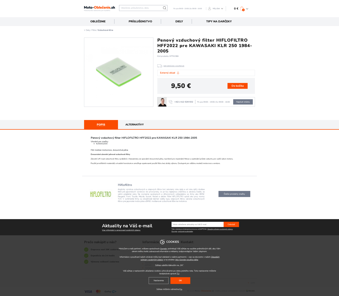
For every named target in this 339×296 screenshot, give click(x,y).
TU (178, 273)
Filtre (94, 30)
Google (163, 248)
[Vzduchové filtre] (118, 72)
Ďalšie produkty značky (234, 194)
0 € (236, 8)
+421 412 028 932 (183, 101)
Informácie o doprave (174, 66)
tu (181, 289)
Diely (88, 30)
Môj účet (216, 8)
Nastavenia (159, 280)
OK (180, 280)
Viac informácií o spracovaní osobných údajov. (121, 230)
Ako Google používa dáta (186, 259)
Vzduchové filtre (105, 30)
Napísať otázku (243, 101)
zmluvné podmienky (185, 231)
